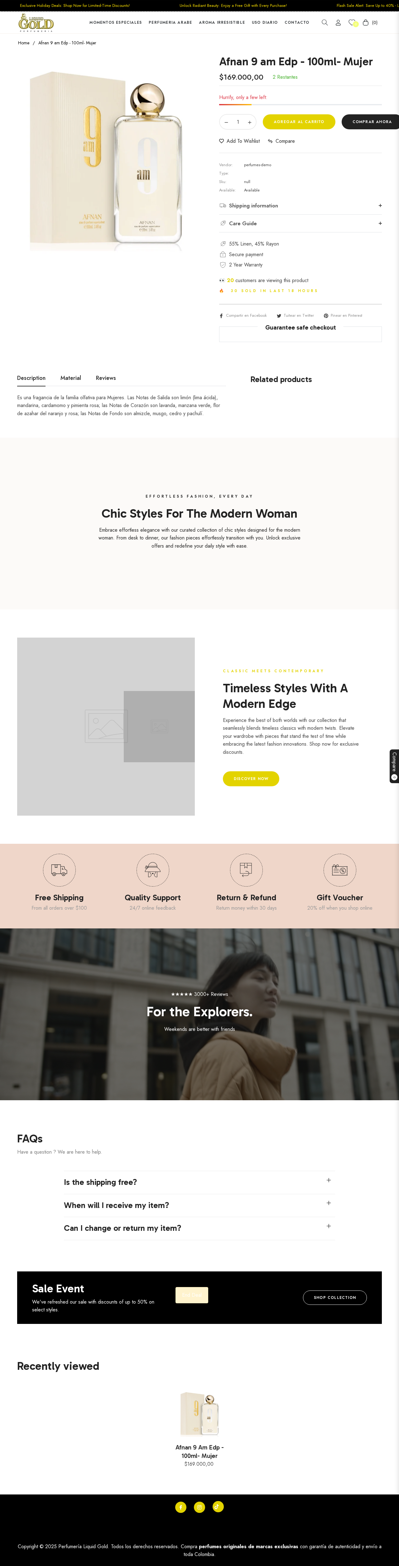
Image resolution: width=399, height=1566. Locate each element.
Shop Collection (335, 1297)
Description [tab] (31, 378)
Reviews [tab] (106, 378)
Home (23, 43)
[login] (338, 23)
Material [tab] (70, 378)
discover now (251, 779)
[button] (325, 22)
